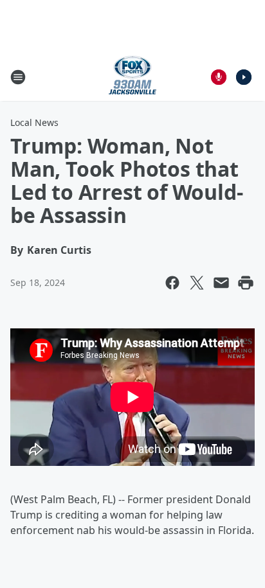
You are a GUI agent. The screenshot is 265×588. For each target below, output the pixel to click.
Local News (34, 122)
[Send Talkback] (218, 77)
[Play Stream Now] (243, 77)
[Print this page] (246, 283)
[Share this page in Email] (221, 283)
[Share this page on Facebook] (172, 283)
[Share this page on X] (197, 283)
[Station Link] (132, 77)
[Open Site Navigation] (18, 77)
